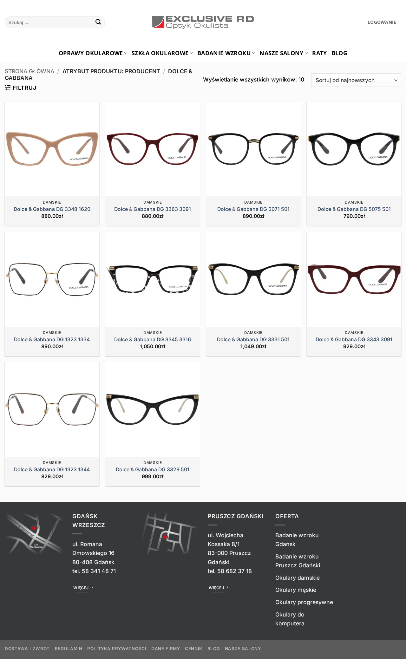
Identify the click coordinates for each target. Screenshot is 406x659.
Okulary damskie (297, 577)
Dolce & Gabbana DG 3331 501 (253, 339)
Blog (339, 53)
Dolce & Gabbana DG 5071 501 (253, 209)
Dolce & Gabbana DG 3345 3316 (152, 339)
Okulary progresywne (304, 602)
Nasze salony (281, 53)
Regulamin (68, 648)
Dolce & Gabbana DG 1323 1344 (52, 470)
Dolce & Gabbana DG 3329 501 (152, 470)
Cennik (193, 648)
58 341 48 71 (99, 571)
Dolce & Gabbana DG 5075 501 (354, 209)
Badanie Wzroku (224, 53)
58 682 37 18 (234, 571)
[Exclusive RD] (203, 22)
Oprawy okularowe (91, 53)
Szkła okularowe (160, 53)
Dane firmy (165, 648)
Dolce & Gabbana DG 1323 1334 (52, 339)
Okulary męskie (295, 589)
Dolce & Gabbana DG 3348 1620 (52, 209)
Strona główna (29, 71)
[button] (382, 22)
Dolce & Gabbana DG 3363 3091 (152, 209)
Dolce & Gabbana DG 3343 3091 (354, 339)
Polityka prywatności (116, 648)
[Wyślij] (98, 22)
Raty (319, 53)
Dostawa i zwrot (27, 648)
